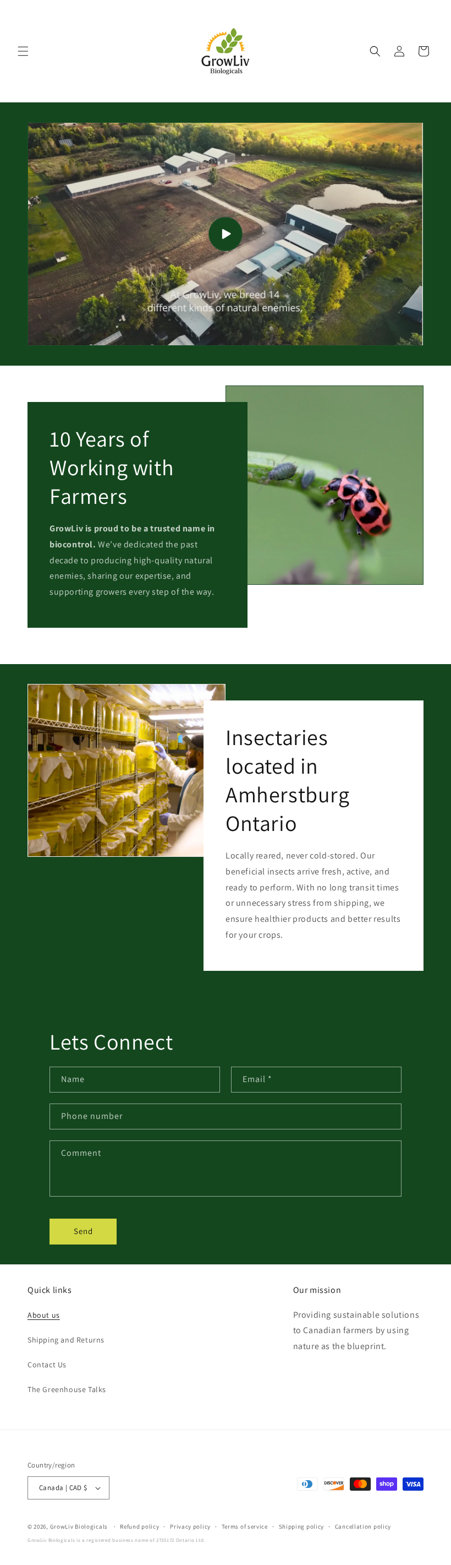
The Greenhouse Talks (67, 1389)
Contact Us (47, 1365)
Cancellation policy (363, 1526)
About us (44, 1315)
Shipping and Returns (66, 1340)
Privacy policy (190, 1526)
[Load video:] (225, 234)
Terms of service (245, 1526)
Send (83, 1231)
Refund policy (139, 1526)
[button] (23, 51)
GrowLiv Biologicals (79, 1526)
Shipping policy (301, 1526)
